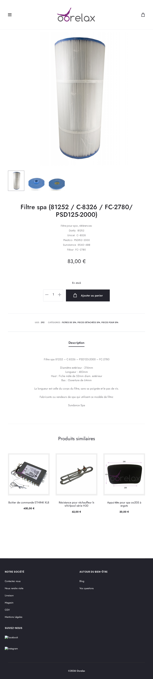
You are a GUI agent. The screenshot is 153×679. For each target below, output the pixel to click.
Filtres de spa (69, 322)
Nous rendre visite (14, 588)
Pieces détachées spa (88, 322)
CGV (7, 610)
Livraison (9, 595)
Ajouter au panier (91, 295)
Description (76, 342)
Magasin (9, 602)
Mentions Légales (13, 617)
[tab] (76, 343)
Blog (81, 581)
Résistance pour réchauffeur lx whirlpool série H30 (76, 504)
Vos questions (86, 588)
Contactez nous (13, 581)
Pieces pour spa (109, 322)
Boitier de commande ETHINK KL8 (28, 502)
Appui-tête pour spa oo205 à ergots (124, 504)
